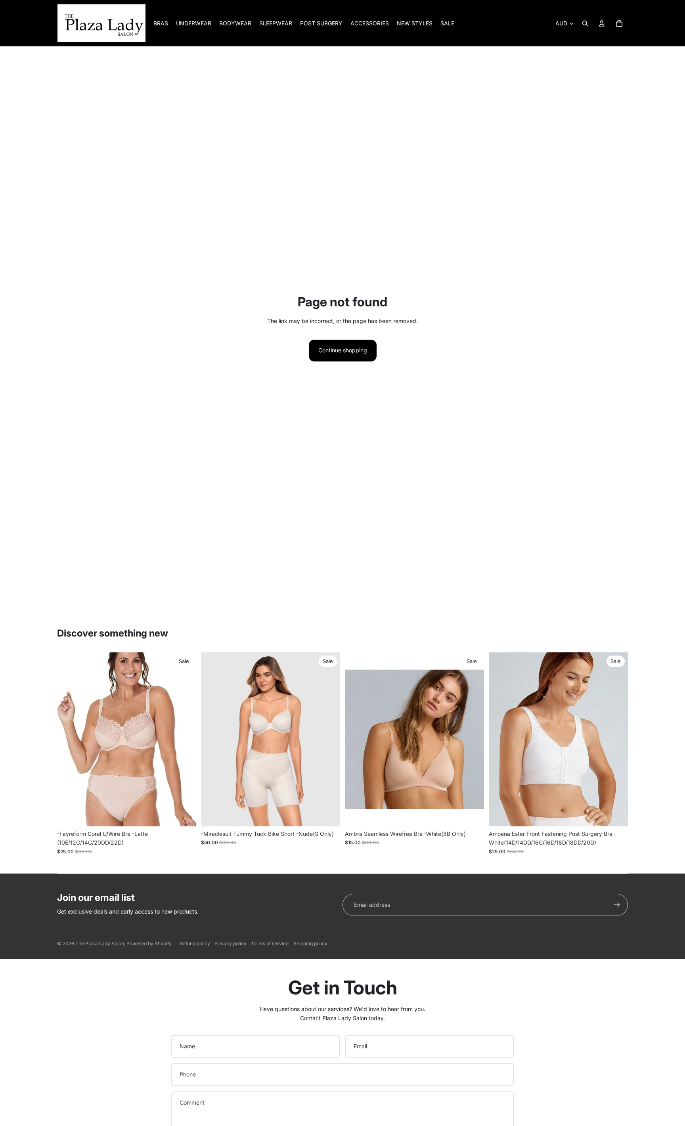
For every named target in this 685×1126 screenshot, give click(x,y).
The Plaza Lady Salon (99, 943)
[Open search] (585, 23)
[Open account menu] (601, 23)
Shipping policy (310, 943)
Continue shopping (342, 350)
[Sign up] (616, 904)
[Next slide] (328, 739)
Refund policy (195, 943)
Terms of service (270, 943)
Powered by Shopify (149, 943)
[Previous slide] (213, 739)
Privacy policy (230, 943)
